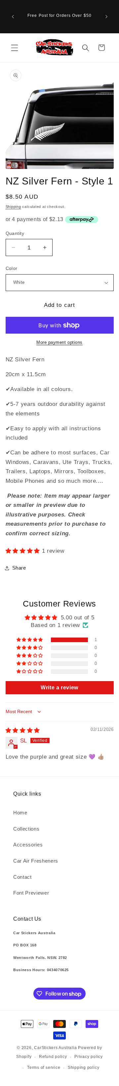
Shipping (13, 207)
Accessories (28, 844)
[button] (14, 47)
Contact (22, 877)
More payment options (59, 342)
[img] (23, 730)
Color (12, 268)
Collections (26, 829)
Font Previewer (31, 893)
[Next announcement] (106, 16)
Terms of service (43, 1067)
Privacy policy (88, 1056)
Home (20, 812)
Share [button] (19, 568)
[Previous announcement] (13, 16)
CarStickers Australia (55, 1047)
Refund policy (53, 1056)
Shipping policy (83, 1067)
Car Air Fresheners (35, 861)
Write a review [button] (59, 687)
